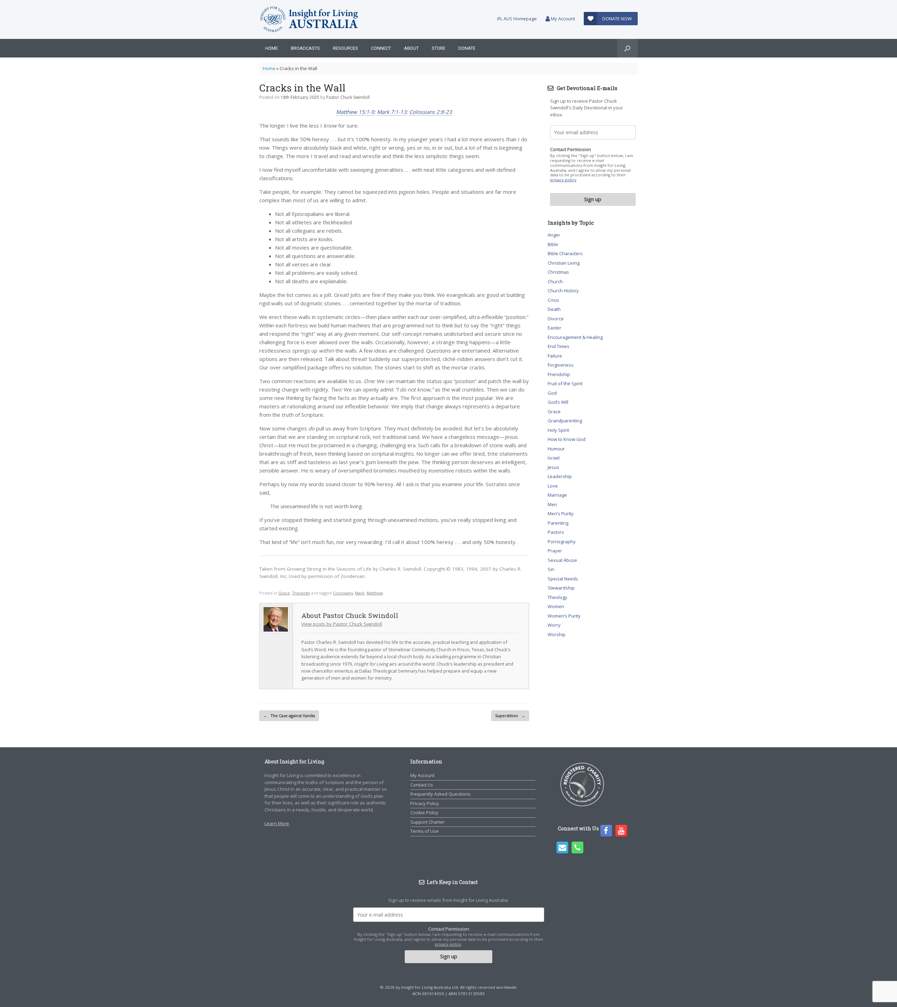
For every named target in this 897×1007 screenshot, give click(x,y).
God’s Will (558, 402)
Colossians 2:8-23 (430, 111)
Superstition (510, 715)
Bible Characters (565, 253)
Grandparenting (565, 420)
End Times (558, 346)
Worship (557, 634)
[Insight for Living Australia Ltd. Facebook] (606, 831)
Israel (554, 458)
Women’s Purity (564, 616)
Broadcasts (305, 48)
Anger (554, 235)
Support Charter (427, 822)
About (411, 48)
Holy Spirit (558, 430)
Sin (551, 569)
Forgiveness (561, 365)
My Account (562, 18)
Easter (554, 328)
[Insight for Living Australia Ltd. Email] (562, 847)
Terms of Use (424, 831)
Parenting (558, 523)
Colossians (343, 593)
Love (553, 486)
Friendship (559, 374)
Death (554, 309)
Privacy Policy (424, 803)
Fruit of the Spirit (565, 383)
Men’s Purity (561, 513)
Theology (301, 593)
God (552, 393)
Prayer (555, 550)
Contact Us (421, 785)
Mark (359, 593)
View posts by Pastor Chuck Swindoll (341, 624)
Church (555, 281)
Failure (555, 356)
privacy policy (563, 179)
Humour (556, 448)
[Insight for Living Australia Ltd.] (309, 19)
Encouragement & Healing (575, 337)
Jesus (553, 467)
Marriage (557, 495)
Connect (381, 48)
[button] (627, 48)
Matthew (375, 593)
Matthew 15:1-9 (355, 111)
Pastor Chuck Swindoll (348, 97)
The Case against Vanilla (289, 715)
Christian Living (564, 263)
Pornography (562, 541)
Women (556, 606)
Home (271, 48)
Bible (553, 244)
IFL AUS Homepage (517, 18)
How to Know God (567, 439)
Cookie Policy (424, 812)
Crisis (553, 300)
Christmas (558, 272)
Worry (554, 625)
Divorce (556, 318)
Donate (466, 48)
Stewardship (561, 588)
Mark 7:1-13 (391, 111)
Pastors (556, 532)
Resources (345, 48)
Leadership (560, 476)
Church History (563, 290)
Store (438, 48)
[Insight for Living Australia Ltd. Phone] (577, 847)
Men (552, 504)
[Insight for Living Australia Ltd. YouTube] (621, 831)
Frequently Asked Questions (440, 794)
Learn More (277, 823)
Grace (284, 593)
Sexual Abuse (562, 560)
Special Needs (563, 579)
